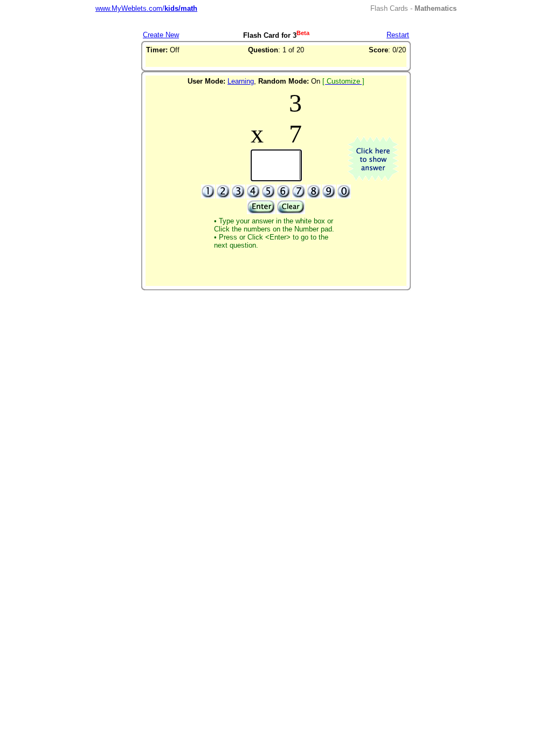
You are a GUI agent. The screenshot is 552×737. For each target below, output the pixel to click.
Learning (240, 81)
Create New (161, 35)
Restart (398, 35)
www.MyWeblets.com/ (146, 8)
